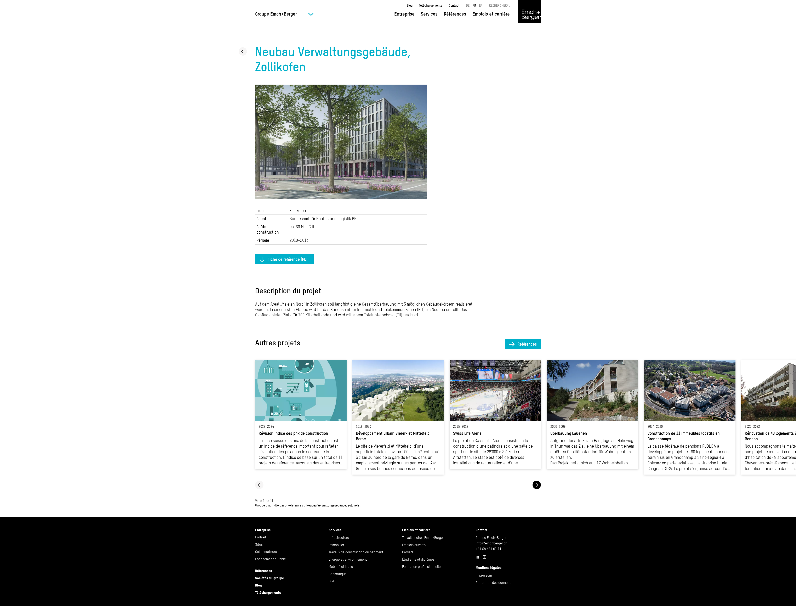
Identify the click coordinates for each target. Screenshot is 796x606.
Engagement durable (270, 559)
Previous (259, 485)
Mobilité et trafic (341, 567)
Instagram (484, 557)
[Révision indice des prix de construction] (301, 414)
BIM (331, 581)
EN (481, 5)
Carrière (408, 552)
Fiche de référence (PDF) (289, 259)
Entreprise (263, 530)
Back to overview (243, 51)
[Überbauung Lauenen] (592, 414)
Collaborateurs (266, 552)
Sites (259, 544)
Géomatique (338, 574)
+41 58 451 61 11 (488, 549)
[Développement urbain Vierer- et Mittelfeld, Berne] (398, 417)
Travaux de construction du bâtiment (356, 552)
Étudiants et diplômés (418, 559)
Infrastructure (339, 538)
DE (468, 5)
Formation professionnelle (421, 567)
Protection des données (493, 582)
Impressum (484, 575)
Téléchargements (430, 5)
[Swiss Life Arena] (495, 414)
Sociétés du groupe (269, 578)
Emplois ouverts (414, 545)
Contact (454, 5)
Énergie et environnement (348, 559)
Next (537, 485)
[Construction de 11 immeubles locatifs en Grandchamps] (689, 417)
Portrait (260, 537)
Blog (409, 5)
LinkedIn (477, 557)
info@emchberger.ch (491, 543)
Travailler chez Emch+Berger (423, 538)
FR (474, 5)
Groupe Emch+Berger (269, 505)
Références (455, 14)
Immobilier (336, 545)
